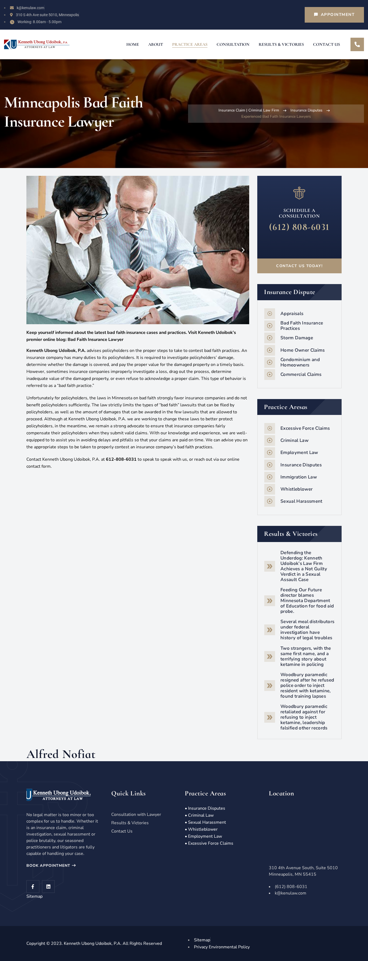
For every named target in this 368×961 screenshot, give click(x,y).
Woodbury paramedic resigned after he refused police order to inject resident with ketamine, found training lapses (307, 685)
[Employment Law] (269, 452)
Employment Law (299, 452)
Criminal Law (294, 440)
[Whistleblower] (269, 489)
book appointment (49, 865)
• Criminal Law (199, 815)
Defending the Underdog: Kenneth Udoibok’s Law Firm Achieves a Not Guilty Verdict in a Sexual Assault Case (303, 566)
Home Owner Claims (302, 350)
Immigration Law (298, 477)
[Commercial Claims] (269, 374)
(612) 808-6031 (299, 227)
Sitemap (34, 897)
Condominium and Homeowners (300, 362)
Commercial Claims (301, 374)
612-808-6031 (121, 459)
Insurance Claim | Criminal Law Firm (248, 110)
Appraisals (291, 313)
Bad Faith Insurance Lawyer (95, 340)
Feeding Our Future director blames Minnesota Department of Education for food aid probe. (307, 600)
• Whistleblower (201, 829)
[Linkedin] (48, 886)
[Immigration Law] (269, 477)
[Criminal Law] (269, 440)
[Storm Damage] (269, 338)
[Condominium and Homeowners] (269, 362)
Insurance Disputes (306, 110)
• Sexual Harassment (205, 822)
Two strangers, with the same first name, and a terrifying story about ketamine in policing (305, 656)
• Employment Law (203, 836)
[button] (32, 250)
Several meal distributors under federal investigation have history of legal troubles (307, 629)
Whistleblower (296, 489)
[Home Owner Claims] (269, 350)
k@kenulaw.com (290, 893)
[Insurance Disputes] (269, 465)
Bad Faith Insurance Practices (301, 325)
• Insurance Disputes (205, 808)
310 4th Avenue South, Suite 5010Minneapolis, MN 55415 (303, 871)
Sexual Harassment (301, 501)
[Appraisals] (269, 313)
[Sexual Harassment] (269, 501)
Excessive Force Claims (305, 428)
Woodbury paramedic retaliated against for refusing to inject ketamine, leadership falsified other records (304, 717)
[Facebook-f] (32, 886)
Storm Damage (296, 338)
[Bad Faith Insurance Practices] (269, 325)
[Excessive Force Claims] (269, 428)
